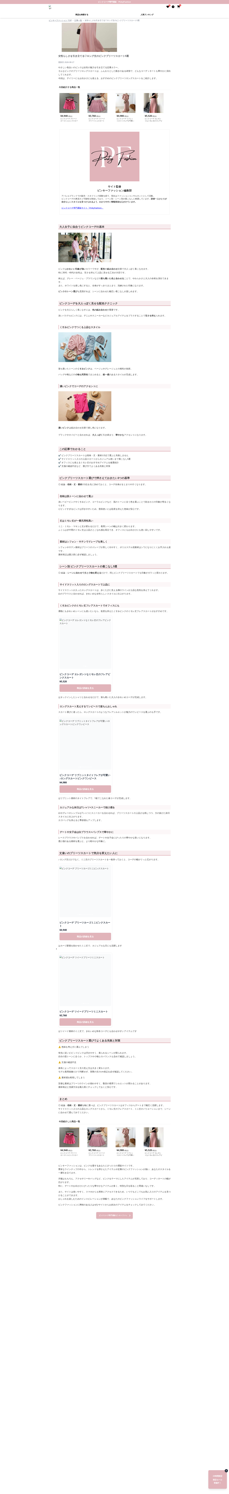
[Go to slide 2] (85, 666)
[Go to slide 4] (83, 767)
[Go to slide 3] (86, 666)
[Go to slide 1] (83, 666)
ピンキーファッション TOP (60, 20)
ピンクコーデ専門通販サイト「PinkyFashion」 (82, 207)
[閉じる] (226, 1470)
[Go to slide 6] (86, 767)
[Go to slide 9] (91, 767)
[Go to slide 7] (88, 767)
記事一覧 (78, 20)
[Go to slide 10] (92, 914)
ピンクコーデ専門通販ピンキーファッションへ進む (113, 1216)
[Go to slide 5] (85, 767)
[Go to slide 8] (90, 767)
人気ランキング (147, 15)
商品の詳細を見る (85, 688)
